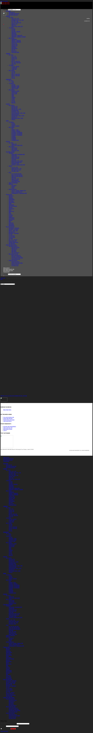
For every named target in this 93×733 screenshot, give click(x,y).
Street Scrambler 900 (16, 162)
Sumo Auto (11, 224)
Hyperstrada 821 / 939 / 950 (18, 113)
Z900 (12, 96)
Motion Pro (11, 211)
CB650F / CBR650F (16, 40)
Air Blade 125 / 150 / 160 (17, 20)
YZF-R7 (13, 73)
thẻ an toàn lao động (31, 452)
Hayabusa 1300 (15, 150)
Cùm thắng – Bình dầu (14, 228)
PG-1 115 (13, 56)
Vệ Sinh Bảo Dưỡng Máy (17, 257)
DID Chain (11, 201)
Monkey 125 (14, 24)
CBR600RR (14, 39)
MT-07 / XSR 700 (15, 74)
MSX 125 (13, 25)
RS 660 (13, 186)
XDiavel (13, 119)
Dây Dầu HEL (12, 243)
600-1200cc (12, 38)
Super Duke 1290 (15, 181)
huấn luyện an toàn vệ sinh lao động (14, 452)
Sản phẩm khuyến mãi (14, 13)
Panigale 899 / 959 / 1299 (17, 115)
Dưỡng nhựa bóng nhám (17, 263)
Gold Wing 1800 (15, 52)
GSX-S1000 (14, 149)
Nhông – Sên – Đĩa (13, 230)
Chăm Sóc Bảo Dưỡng (11, 245)
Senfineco (11, 223)
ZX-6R (13, 100)
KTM (10, 172)
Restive (10, 220)
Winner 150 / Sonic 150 (17, 26)
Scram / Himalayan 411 (16, 192)
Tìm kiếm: (5, 274)
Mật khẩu (3, 726)
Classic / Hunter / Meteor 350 (18, 190)
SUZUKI (8, 141)
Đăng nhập (13, 728)
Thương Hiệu (9, 194)
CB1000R (13, 47)
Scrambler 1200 (15, 163)
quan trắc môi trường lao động (20, 452)
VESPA (10, 166)
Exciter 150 (14, 58)
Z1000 (13, 99)
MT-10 (13, 77)
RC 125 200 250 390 (16, 173)
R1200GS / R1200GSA (16, 132)
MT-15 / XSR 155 (15, 61)
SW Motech (11, 225)
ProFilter (11, 215)
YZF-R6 (13, 71)
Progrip (10, 216)
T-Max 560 (13, 69)
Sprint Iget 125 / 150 (16, 168)
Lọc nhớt (11, 238)
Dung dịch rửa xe (15, 261)
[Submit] (3, 11)
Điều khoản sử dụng (7, 429)
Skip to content (4, 1)
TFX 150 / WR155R (16, 62)
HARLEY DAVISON (13, 183)
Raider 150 (14, 144)
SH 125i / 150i (14, 21)
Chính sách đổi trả (7, 421)
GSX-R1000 (14, 148)
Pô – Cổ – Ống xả (13, 239)
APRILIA (11, 184)
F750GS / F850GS (15, 131)
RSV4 (12, 188)
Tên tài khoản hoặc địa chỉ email (8, 723)
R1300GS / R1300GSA (16, 135)
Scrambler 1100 (15, 111)
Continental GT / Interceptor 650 (19, 193)
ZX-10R (13, 101)
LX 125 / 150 (14, 167)
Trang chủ (3, 278)
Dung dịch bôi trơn (15, 259)
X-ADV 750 (14, 43)
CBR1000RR (14, 48)
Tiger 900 (13, 159)
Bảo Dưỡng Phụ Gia (13, 254)
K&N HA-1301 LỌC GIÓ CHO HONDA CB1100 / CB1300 (14, 395)
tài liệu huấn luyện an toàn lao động (26, 452)
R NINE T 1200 (14, 130)
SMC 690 (13, 177)
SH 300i (13, 29)
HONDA (8, 16)
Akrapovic (11, 195)
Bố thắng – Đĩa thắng (14, 233)
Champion (11, 198)
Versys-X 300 (14, 88)
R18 (12, 128)
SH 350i (13, 30)
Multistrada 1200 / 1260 (17, 118)
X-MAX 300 (14, 67)
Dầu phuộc (13, 251)
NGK (10, 212)
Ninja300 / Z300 (15, 86)
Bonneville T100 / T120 (17, 161)
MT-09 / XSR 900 (15, 75)
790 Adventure (14, 180)
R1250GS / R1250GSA (16, 133)
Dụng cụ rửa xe (15, 264)
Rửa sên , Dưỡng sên (16, 256)
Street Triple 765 (15, 157)
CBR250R (13, 33)
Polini (10, 214)
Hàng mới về (12, 12)
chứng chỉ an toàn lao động (35, 452)
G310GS (13, 124)
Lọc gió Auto (12, 235)
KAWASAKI (8, 79)
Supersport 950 (15, 114)
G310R (13, 123)
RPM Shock (11, 217)
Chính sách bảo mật (7, 427)
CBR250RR (14, 34)
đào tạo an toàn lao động (8, 452)
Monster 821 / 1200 (16, 109)
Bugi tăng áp (12, 232)
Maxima (10, 207)
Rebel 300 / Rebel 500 (16, 35)
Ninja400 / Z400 (15, 87)
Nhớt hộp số (14, 248)
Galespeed (11, 204)
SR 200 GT (13, 185)
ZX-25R (13, 84)
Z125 (12, 82)
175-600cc (11, 27)
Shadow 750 (14, 46)
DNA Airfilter (12, 199)
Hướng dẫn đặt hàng (7, 418)
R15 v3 (13, 60)
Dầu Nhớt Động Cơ (13, 246)
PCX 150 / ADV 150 (16, 22)
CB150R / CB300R (15, 31)
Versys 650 (14, 93)
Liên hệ (5, 430)
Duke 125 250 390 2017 (17, 176)
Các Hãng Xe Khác (10, 151)
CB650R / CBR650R (16, 42)
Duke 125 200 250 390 (16, 175)
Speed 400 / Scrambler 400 (18, 154)
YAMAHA (8, 53)
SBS (10, 221)
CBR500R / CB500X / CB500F (18, 36)
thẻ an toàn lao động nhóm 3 (41, 452)
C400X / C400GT (15, 126)
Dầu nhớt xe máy (15, 247)
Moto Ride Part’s (7, 409)
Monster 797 (14, 106)
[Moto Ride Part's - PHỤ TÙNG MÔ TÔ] (5, 3)
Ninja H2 (13, 102)
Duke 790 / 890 (15, 179)
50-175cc (11, 17)
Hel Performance (13, 206)
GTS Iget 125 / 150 (16, 170)
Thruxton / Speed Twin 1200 (18, 164)
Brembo (10, 197)
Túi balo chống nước (13, 242)
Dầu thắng (13, 250)
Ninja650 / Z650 (15, 91)
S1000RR (13, 137)
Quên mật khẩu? (4, 731)
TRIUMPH (11, 153)
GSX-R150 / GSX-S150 (16, 145)
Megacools (11, 208)
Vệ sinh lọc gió (14, 265)
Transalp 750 (14, 44)
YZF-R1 (13, 78)
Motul (10, 210)
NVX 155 (13, 64)
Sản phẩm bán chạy (13, 15)
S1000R (13, 136)
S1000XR (13, 139)
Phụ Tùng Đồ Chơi (10, 226)
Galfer (10, 203)
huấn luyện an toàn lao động (3, 452)
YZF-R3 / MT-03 (15, 66)
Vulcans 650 (14, 92)
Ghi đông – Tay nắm (13, 229)
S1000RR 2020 (15, 140)
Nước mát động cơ (15, 255)
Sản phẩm (8, 11)
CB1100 (13, 49)
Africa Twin (14, 51)
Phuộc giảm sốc (12, 241)
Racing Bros (11, 219)
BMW (7, 120)
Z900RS (13, 97)
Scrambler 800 (14, 110)
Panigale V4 (14, 117)
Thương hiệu (6, 271)
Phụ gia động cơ (15, 252)
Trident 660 (14, 155)
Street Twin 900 (15, 158)
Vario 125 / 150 (15, 18)
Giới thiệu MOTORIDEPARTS (9, 426)
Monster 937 (14, 108)
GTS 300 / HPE (15, 171)
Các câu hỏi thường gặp (8, 417)
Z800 (12, 95)
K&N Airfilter (12, 202)
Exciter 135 (14, 57)
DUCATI (8, 104)
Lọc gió (10, 234)
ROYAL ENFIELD (13, 189)
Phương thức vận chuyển (8, 419)
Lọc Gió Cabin (12, 237)
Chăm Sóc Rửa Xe (13, 260)
